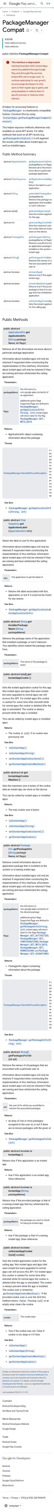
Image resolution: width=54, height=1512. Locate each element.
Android (6, 1466)
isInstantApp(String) (21, 753)
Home (5, 11)
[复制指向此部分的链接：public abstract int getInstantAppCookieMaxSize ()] (23, 780)
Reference (10, 15)
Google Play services (32, 11)
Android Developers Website (15, 1424)
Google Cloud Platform (13, 1480)
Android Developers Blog (14, 1406)
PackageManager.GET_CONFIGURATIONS (32, 940)
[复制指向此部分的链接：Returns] (15, 429)
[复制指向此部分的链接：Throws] (15, 443)
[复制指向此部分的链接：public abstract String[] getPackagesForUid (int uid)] (20, 1059)
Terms (5, 1498)
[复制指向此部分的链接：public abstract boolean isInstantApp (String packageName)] (28, 1194)
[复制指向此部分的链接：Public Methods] (31, 320)
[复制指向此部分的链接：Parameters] (19, 382)
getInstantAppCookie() (22, 837)
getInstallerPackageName (41, 193)
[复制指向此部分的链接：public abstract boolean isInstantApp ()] (26, 1155)
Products (15, 11)
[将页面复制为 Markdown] (37, 30)
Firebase (6, 1476)
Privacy (14, 1498)
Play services (29, 4)
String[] (15, 257)
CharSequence (19, 179)
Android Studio (9, 1442)
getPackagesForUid (38, 257)
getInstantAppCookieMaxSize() (27, 764)
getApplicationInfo (37, 161)
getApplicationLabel (38, 179)
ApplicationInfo (19, 161)
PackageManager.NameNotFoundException (25, 473)
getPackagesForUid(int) (17, 138)
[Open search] (42, 3)
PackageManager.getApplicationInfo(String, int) (32, 409)
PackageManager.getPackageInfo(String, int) (34, 926)
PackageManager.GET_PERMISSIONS (32, 949)
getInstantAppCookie (39, 211)
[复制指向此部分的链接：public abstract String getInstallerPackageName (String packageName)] (28, 632)
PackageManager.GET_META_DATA (34, 943)
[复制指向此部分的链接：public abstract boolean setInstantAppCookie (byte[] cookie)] (27, 1255)
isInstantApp (35, 272)
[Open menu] (5, 3)
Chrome (6, 1471)
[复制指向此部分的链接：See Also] (16, 503)
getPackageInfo (36, 237)
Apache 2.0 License (10, 1381)
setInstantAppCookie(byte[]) (26, 758)
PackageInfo (18, 237)
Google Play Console (12, 1447)
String (50, 161)
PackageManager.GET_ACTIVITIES (34, 934)
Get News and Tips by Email (15, 1411)
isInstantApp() (18, 747)
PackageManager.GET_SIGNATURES (34, 952)
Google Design (9, 1429)
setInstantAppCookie (39, 301)
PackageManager (12, 110)
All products (8, 1485)
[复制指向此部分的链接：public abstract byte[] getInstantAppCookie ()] (11, 681)
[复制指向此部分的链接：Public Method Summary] (39, 154)
